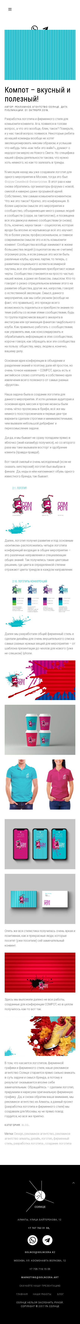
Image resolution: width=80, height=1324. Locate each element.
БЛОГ (60, 1294)
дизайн (35, 1138)
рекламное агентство (39, 1134)
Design (18, 1134)
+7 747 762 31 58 (38, 1228)
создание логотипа (58, 1143)
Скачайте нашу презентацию (40, 1286)
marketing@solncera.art (40, 1277)
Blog (25, 1125)
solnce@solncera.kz (40, 1252)
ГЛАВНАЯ (22, 1294)
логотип (46, 1138)
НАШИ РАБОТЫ (42, 1294)
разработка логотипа (29, 1143)
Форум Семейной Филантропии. (26, 181)
